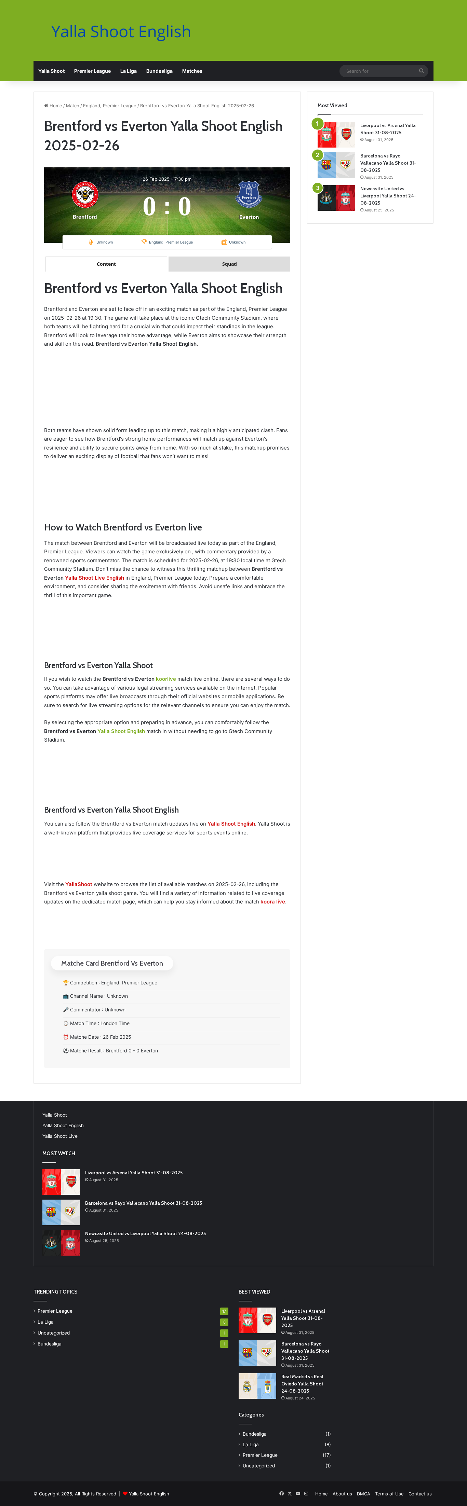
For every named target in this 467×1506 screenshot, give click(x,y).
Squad (229, 264)
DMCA (363, 1493)
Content (106, 264)
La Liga (128, 71)
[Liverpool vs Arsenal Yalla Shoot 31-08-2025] (336, 135)
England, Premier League (109, 105)
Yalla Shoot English (121, 731)
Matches (192, 71)
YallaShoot (78, 884)
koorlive (166, 679)
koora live (273, 901)
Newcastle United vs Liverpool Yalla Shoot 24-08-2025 (388, 195)
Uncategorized (54, 1333)
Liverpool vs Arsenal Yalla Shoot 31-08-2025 (134, 1173)
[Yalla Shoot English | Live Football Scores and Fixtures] (128, 31)
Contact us (420, 1493)
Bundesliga (159, 71)
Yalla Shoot (51, 71)
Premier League (92, 71)
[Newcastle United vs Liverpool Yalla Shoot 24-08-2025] (336, 198)
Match (72, 105)
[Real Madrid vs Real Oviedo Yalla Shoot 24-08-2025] (257, 1386)
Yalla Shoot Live (60, 1136)
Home (55, 105)
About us (342, 1493)
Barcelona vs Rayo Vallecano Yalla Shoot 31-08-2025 (388, 163)
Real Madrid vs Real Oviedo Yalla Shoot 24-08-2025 (302, 1383)
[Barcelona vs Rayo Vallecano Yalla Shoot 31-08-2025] (336, 165)
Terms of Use (389, 1493)
